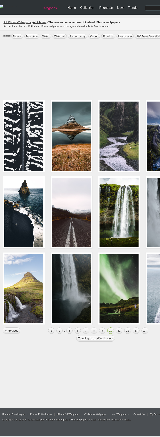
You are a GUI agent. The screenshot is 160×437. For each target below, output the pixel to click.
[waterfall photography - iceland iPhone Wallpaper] (71, 288)
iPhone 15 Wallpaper (13, 414)
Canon (94, 36)
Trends (132, 7)
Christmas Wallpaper (95, 414)
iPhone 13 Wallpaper (41, 414)
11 (119, 330)
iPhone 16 (106, 7)
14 (144, 330)
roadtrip (108, 36)
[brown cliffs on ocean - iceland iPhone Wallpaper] (23, 212)
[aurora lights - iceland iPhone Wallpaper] (119, 288)
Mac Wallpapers (120, 414)
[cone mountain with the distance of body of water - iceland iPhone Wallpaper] (71, 136)
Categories (49, 8)
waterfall (59, 36)
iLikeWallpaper (36, 419)
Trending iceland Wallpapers (95, 338)
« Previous (11, 330)
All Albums (39, 22)
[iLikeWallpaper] (19, 6)
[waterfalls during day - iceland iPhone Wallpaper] (119, 212)
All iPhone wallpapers (56, 419)
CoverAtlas (139, 414)
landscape (125, 36)
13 (136, 330)
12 (127, 330)
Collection (87, 7)
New (120, 7)
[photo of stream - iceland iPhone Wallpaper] (119, 136)
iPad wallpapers (79, 419)
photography (77, 36)
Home (72, 7)
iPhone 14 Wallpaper (68, 414)
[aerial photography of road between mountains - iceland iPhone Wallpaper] (23, 136)
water (46, 36)
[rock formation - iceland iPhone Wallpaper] (23, 288)
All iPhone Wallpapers (17, 22)
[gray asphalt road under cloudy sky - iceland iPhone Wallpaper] (71, 212)
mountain (32, 36)
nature (17, 36)
